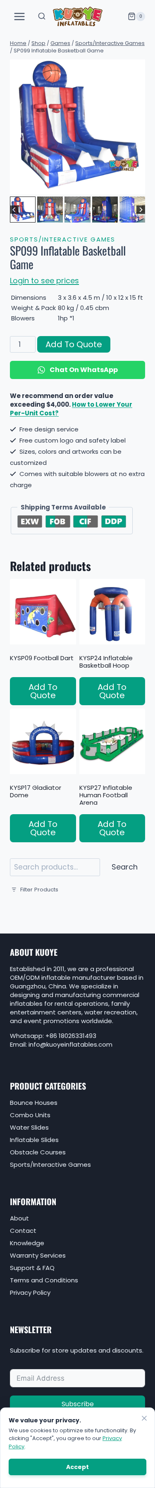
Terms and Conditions (44, 1280)
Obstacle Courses (38, 1152)
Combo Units (30, 1115)
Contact (23, 1230)
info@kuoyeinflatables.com (70, 1044)
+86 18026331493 (70, 1035)
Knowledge (27, 1243)
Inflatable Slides (34, 1139)
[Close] (144, 1418)
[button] (23, 209)
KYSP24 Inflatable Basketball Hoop (106, 662)
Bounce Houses (33, 1102)
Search (125, 867)
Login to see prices (44, 280)
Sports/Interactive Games (62, 239)
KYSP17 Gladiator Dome (35, 791)
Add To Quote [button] (43, 691)
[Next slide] (140, 209)
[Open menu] (19, 16)
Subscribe (78, 1404)
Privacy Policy (30, 1292)
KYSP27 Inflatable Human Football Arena (105, 795)
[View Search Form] (41, 16)
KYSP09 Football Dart (42, 658)
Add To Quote (73, 344)
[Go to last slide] (14, 209)
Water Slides (29, 1127)
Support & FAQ (32, 1267)
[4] (77, 126)
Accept (77, 1467)
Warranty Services (38, 1255)
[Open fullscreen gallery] (137, 186)
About (19, 1218)
